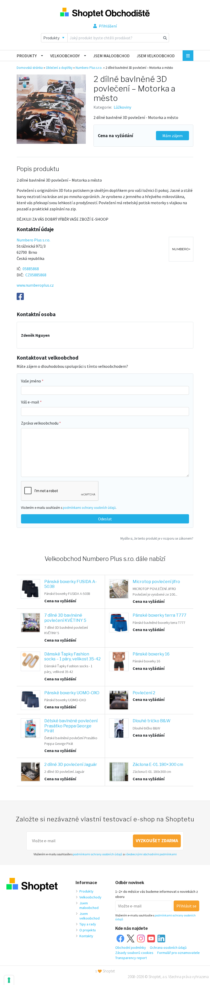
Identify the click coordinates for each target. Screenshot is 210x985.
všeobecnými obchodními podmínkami (151, 854)
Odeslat (105, 518)
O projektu (87, 930)
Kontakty (86, 936)
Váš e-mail (30, 402)
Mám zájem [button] (172, 135)
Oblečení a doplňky (59, 67)
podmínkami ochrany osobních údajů (89, 507)
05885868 (31, 268)
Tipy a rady (87, 924)
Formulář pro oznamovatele (178, 952)
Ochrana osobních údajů (168, 947)
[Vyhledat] (165, 37)
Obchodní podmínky (130, 947)
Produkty (27, 55)
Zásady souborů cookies (134, 952)
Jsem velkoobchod (156, 55)
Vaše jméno (31, 380)
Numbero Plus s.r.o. (89, 67)
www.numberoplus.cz (35, 285)
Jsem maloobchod (111, 55)
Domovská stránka (30, 67)
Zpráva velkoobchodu (40, 423)
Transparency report (131, 957)
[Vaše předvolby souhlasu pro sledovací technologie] (9, 980)
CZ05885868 (35, 275)
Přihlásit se (186, 905)
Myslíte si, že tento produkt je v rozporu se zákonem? (156, 538)
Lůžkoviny (122, 107)
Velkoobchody (65, 55)
